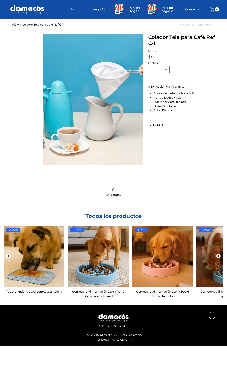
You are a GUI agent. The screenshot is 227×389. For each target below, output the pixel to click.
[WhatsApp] (150, 125)
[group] (113, 230)
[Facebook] (154, 125)
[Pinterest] (158, 125)
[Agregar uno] (166, 69)
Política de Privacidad (113, 294)
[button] (215, 9)
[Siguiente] (218, 224)
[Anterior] (8, 224)
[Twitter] (163, 125)
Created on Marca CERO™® (115, 307)
